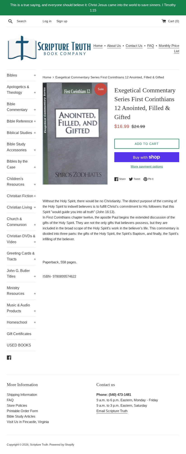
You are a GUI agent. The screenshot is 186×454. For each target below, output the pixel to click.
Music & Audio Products (21, 308)
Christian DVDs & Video (21, 239)
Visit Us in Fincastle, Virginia (28, 422)
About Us (114, 46)
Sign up (61, 21)
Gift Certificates (19, 334)
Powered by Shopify (61, 444)
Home (98, 46)
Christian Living (21, 207)
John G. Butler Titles (21, 274)
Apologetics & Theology (21, 90)
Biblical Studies (21, 133)
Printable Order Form (22, 411)
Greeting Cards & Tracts (21, 256)
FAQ (150, 46)
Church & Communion (21, 222)
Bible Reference (21, 121)
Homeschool (21, 322)
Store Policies (17, 405)
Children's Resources (21, 182)
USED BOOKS (19, 345)
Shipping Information (22, 394)
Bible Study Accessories (21, 147)
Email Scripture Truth (111, 411)
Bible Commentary (21, 107)
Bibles (21, 75)
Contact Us (134, 46)
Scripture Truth (39, 444)
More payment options (147, 166)
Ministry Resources (21, 291)
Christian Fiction (21, 196)
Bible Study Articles (21, 416)
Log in (47, 21)
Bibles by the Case (21, 164)
